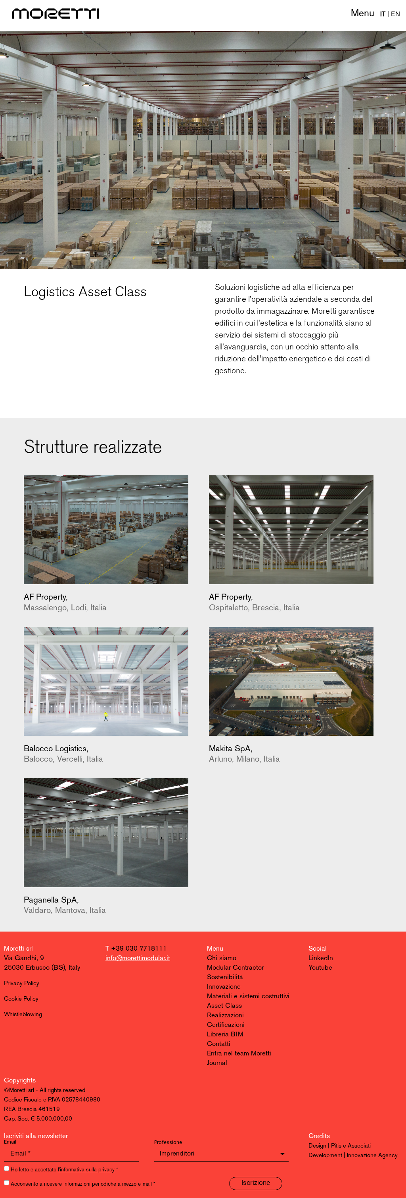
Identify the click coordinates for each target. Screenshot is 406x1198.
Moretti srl (18, 948)
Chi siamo (221, 958)
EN (395, 14)
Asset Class (224, 1006)
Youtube (320, 968)
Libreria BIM (225, 1034)
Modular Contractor (235, 968)
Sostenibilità (225, 977)
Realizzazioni (225, 1015)
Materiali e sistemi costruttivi (248, 996)
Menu (362, 14)
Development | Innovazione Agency (353, 1156)
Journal (217, 1063)
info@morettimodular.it (137, 958)
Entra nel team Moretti (239, 1053)
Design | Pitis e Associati (339, 1146)
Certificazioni (226, 1025)
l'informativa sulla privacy (86, 1170)
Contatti (218, 1044)
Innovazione (224, 987)
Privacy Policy (21, 984)
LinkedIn (320, 958)
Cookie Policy (21, 999)
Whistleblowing (23, 1015)
